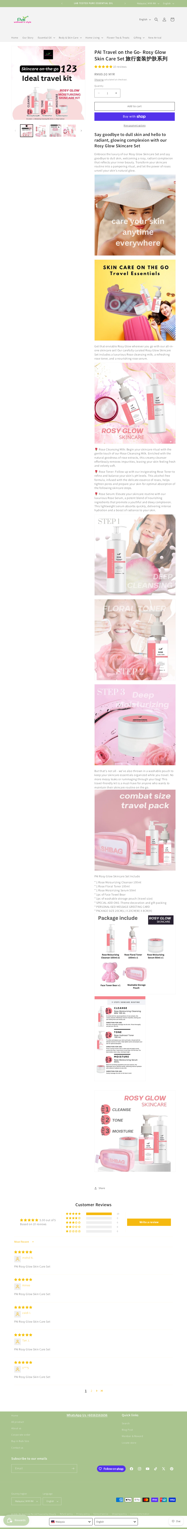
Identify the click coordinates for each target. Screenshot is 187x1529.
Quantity (98, 85)
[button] (46, 37)
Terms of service (100, 1514)
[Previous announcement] (62, 3)
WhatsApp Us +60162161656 (87, 1415)
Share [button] (102, 1188)
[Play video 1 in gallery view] (55, 130)
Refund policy (66, 1514)
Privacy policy (83, 1514)
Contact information (139, 1514)
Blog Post (127, 1429)
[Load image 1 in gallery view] (26, 130)
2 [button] (91, 1391)
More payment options (135, 125)
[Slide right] (81, 131)
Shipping (99, 79)
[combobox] (71, 1521)
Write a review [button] (149, 1222)
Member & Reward (132, 1436)
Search (126, 1423)
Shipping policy (119, 1514)
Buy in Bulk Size (20, 1441)
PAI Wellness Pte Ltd (28, 1514)
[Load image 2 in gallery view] (41, 130)
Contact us (17, 1447)
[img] (23, 1252)
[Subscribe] (73, 1468)
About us (16, 1428)
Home (14, 1415)
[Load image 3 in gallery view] (69, 130)
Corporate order (20, 1434)
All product (17, 1422)
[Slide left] (15, 131)
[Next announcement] (125, 3)
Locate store (129, 1442)
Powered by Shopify (46, 1514)
